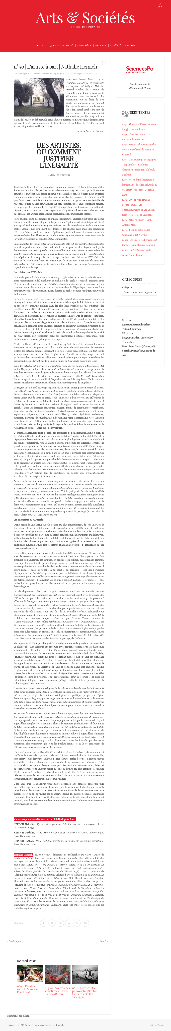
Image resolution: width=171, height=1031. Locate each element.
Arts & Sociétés (85, 17)
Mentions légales (43, 1025)
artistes (89, 74)
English (130, 45)
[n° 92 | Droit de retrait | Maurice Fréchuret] (30, 973)
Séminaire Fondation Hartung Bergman (48, 74)
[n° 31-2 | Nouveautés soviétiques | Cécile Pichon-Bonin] (57, 974)
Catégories (127, 287)
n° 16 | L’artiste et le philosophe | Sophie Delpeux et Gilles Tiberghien (84, 992)
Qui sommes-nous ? (61, 45)
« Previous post (14, 941)
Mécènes (100, 45)
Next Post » (105, 941)
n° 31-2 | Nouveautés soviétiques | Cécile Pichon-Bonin (57, 991)
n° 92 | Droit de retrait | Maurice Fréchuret (27, 989)
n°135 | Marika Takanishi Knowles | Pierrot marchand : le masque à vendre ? (139, 149)
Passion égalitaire (23, 74)
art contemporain (77, 74)
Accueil (41, 45)
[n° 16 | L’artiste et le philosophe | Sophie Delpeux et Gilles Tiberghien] (85, 974)
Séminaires (84, 45)
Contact (115, 45)
